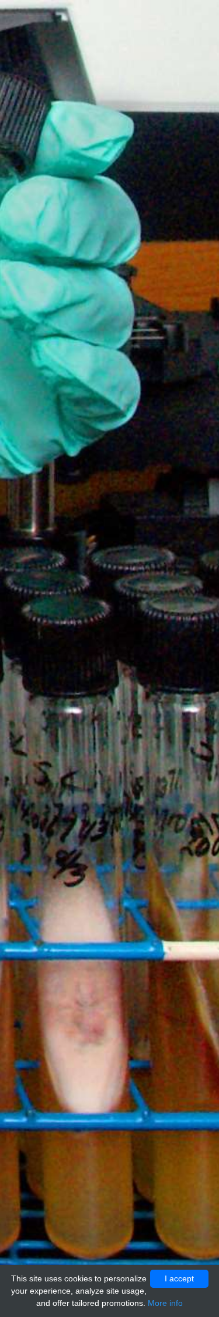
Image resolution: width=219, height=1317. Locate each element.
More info (165, 1303)
